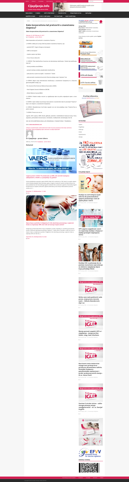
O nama (38, 13)
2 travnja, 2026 (83, 377)
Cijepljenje (88, 13)
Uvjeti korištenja (70, 16)
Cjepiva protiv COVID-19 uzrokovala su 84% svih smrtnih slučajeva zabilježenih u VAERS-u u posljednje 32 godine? (47, 176)
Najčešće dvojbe (30, 16)
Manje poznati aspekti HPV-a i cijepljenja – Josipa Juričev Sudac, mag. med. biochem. (90, 333)
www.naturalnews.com (35, 124)
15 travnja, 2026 (83, 271)
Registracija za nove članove (68, 477)
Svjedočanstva (49, 1)
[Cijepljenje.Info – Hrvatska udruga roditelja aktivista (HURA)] (62, 10)
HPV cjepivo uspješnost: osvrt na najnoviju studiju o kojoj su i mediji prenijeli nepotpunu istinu (91, 232)
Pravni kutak (62, 13)
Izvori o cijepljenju (44, 16)
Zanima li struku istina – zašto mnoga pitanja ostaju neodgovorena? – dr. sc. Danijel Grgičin (90, 406)
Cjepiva (27, 1)
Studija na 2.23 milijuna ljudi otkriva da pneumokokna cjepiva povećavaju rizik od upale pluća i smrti (90, 198)
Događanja (40, 1)
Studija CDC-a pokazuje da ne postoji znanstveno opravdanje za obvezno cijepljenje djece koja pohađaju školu (91, 266)
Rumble (101, 477)
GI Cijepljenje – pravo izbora (34, 37)
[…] (79, 205)
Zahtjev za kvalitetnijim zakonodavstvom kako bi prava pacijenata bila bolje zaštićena (49, 127)
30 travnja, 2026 (83, 236)
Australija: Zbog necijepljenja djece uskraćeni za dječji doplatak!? (43, 129)
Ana (28, 193)
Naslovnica (29, 13)
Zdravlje (33, 1)
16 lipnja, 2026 (83, 202)
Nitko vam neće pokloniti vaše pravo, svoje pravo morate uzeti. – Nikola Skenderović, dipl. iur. (90, 300)
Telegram (88, 477)
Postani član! (58, 16)
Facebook (80, 477)
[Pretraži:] (95, 1)
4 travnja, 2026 (83, 337)
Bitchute (95, 477)
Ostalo (65, 1)
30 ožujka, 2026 (83, 411)
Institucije (58, 1)
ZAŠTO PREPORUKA (49, 13)
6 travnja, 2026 (83, 305)
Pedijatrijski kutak (75, 13)
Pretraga (81, 88)
